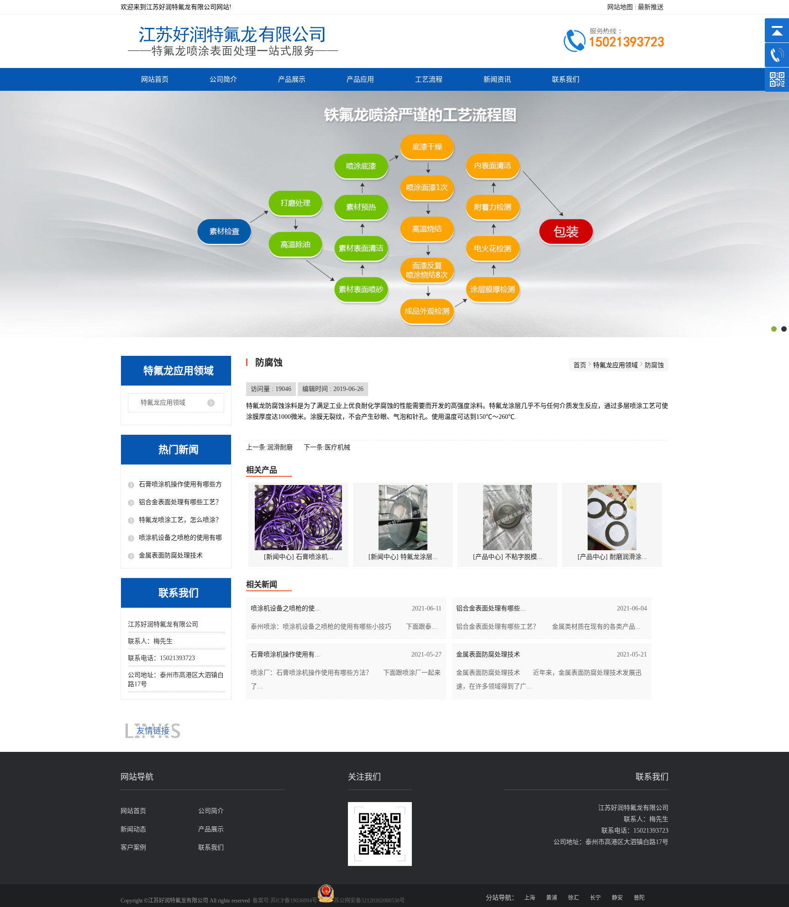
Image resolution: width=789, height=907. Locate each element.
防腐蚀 (654, 365)
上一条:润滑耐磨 (269, 447)
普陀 (639, 898)
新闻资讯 (497, 79)
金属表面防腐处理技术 (171, 555)
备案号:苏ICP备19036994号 (284, 900)
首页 (579, 365)
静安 (617, 898)
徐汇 (573, 898)
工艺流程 (428, 79)
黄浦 (551, 898)
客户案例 (133, 847)
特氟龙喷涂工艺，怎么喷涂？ (180, 519)
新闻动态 (133, 829)
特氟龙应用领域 (163, 402)
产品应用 (360, 79)
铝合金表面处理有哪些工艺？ (180, 502)
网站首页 (154, 79)
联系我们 (565, 79)
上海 (529, 898)
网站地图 (620, 7)
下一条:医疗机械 (327, 447)
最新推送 (650, 7)
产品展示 (291, 79)
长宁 (595, 898)
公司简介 (223, 79)
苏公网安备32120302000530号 (369, 900)
